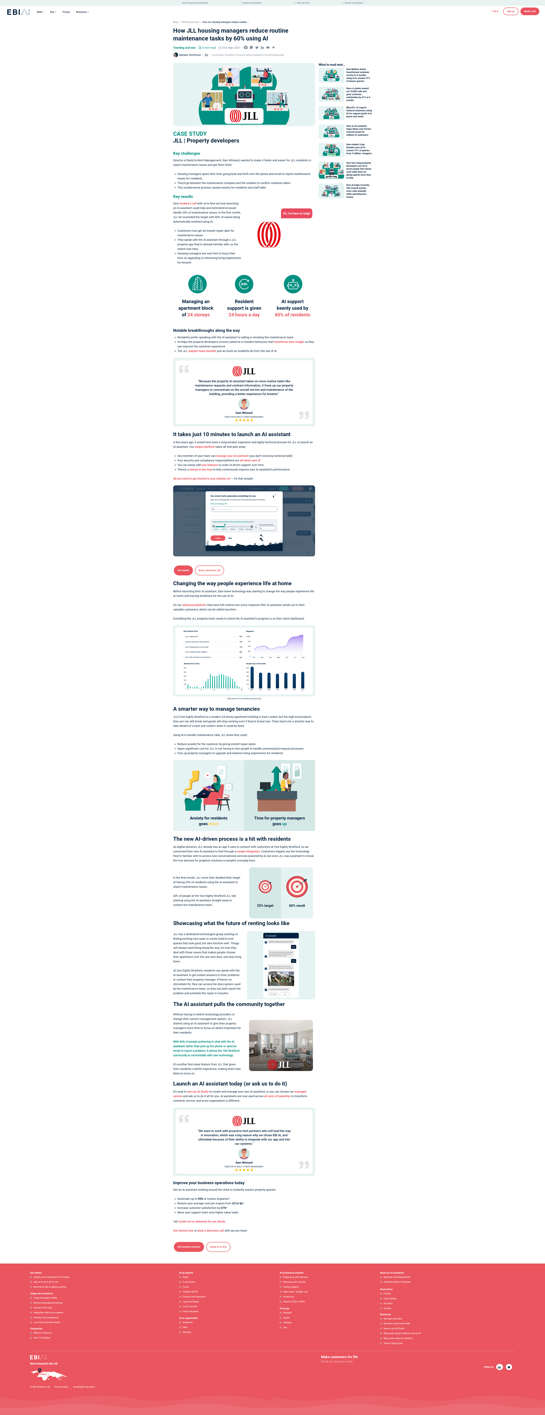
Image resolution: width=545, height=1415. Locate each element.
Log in (495, 11)
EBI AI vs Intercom (43, 1333)
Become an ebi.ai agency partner (50, 1287)
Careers (387, 1308)
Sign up (511, 11)
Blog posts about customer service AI (402, 1333)
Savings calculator (393, 1318)
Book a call (529, 11)
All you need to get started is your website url (201, 478)
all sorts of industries (277, 1096)
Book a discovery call (209, 570)
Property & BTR (190, 1291)
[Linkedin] (262, 47)
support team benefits (202, 351)
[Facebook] (245, 47)
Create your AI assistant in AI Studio (51, 1277)
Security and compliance (46, 1317)
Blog (175, 22)
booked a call (188, 203)
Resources (81, 12)
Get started (183, 570)
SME (185, 1327)
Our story (388, 1303)
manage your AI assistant (232, 456)
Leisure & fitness (191, 1301)
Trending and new (190, 22)
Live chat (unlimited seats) (47, 1322)
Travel (186, 1287)
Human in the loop (43, 1307)
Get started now (183, 1230)
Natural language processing (48, 1302)
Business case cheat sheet (397, 1323)
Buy (52, 12)
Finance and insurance (194, 1296)
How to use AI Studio (394, 1328)
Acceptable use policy (84, 1386)
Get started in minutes (189, 1246)
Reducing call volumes (294, 1282)
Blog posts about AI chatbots (398, 1338)
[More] (273, 47)
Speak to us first (218, 1246)
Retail (185, 1277)
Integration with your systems (48, 1312)
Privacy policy (61, 1386)
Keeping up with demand (295, 1277)
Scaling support (291, 1287)
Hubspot (287, 1312)
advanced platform (194, 605)
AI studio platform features (397, 1282)
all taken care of (250, 460)
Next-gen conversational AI (397, 1277)
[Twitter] (256, 47)
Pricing (66, 12)
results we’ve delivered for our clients (201, 1221)
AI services (288, 1296)
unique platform (205, 446)
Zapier (286, 1317)
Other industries (190, 1311)
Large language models (45, 1297)
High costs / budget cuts (295, 1291)
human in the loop (200, 469)
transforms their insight (289, 342)
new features (209, 465)
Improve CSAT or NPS (294, 1301)
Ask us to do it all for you (46, 1282)
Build (39, 12)
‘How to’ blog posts (393, 1343)
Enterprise (188, 1322)
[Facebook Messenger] (251, 47)
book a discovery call (210, 1230)
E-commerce (189, 1282)
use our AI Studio (198, 1091)
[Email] (267, 47)
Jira (285, 1327)
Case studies (390, 1298)
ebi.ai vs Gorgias (42, 1337)
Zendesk (287, 1322)
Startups (187, 1332)
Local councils (190, 1306)
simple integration (248, 851)
